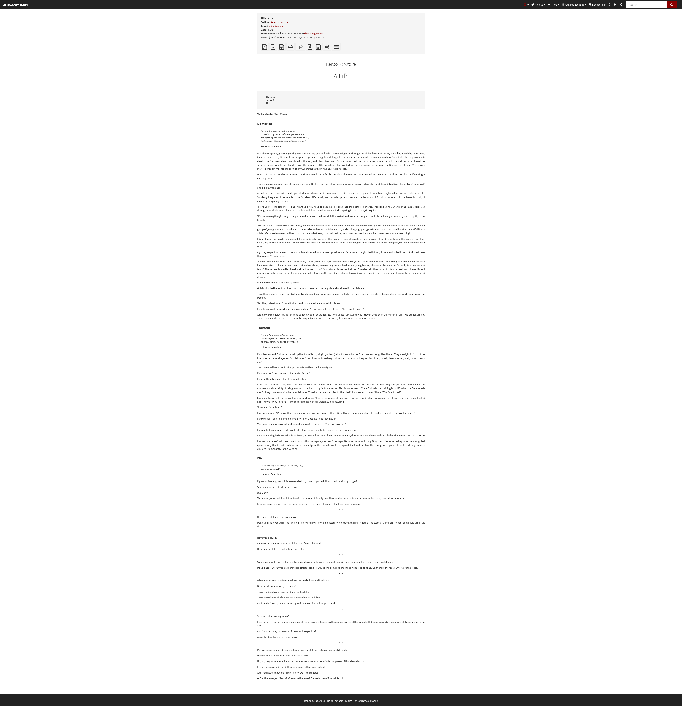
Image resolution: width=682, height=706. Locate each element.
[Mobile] (609, 4)
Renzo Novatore (279, 22)
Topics (348, 700)
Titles (330, 700)
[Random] (620, 4)
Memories (270, 96)
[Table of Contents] (526, 4)
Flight (268, 103)
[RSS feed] (615, 4)
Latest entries (361, 700)
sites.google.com (313, 33)
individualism (275, 26)
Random (309, 700)
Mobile (374, 700)
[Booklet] (273, 48)
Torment (270, 99)
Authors (339, 700)
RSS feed (320, 700)
